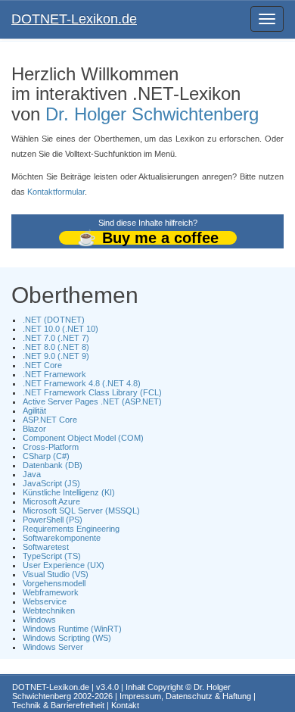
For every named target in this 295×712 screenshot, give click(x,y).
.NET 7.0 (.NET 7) (56, 337)
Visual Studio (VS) (55, 574)
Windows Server (53, 646)
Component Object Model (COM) (83, 437)
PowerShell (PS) (52, 519)
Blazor (34, 428)
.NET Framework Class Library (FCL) (92, 392)
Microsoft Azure (51, 501)
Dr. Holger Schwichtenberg (152, 114)
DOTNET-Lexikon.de (74, 19)
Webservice (45, 601)
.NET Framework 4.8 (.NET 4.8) (82, 383)
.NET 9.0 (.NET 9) (56, 356)
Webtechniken (49, 610)
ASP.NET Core (50, 419)
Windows (39, 619)
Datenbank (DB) (52, 465)
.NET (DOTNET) (54, 319)
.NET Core (42, 365)
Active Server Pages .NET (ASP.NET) (92, 401)
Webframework (51, 592)
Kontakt (125, 705)
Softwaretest (46, 546)
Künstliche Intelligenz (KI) (69, 492)
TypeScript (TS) (52, 556)
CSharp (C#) (46, 456)
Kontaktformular (56, 191)
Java (32, 474)
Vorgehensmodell (54, 583)
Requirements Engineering (71, 528)
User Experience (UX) (63, 565)
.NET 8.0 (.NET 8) (56, 346)
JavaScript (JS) (51, 483)
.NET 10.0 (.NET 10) (60, 328)
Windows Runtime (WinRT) (72, 628)
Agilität (34, 410)
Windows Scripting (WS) (67, 637)
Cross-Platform (51, 446)
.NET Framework (54, 374)
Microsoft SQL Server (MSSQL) (81, 510)
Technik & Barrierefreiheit (58, 705)
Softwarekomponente (62, 537)
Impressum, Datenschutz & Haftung (185, 696)
